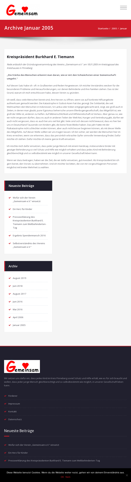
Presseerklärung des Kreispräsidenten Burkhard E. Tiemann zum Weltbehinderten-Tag (54, 460)
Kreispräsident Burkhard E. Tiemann (40, 56)
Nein (68, 477)
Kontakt (12, 411)
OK (62, 477)
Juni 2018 (18, 285)
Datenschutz (15, 419)
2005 (114, 28)
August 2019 (19, 278)
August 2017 (19, 293)
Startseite (103, 28)
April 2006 (18, 317)
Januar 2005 (19, 325)
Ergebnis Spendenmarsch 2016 (29, 235)
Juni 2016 (18, 301)
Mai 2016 (18, 309)
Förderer (12, 395)
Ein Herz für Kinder (22, 209)
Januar (123, 28)
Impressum (14, 403)
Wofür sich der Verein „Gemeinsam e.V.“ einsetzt (33, 444)
